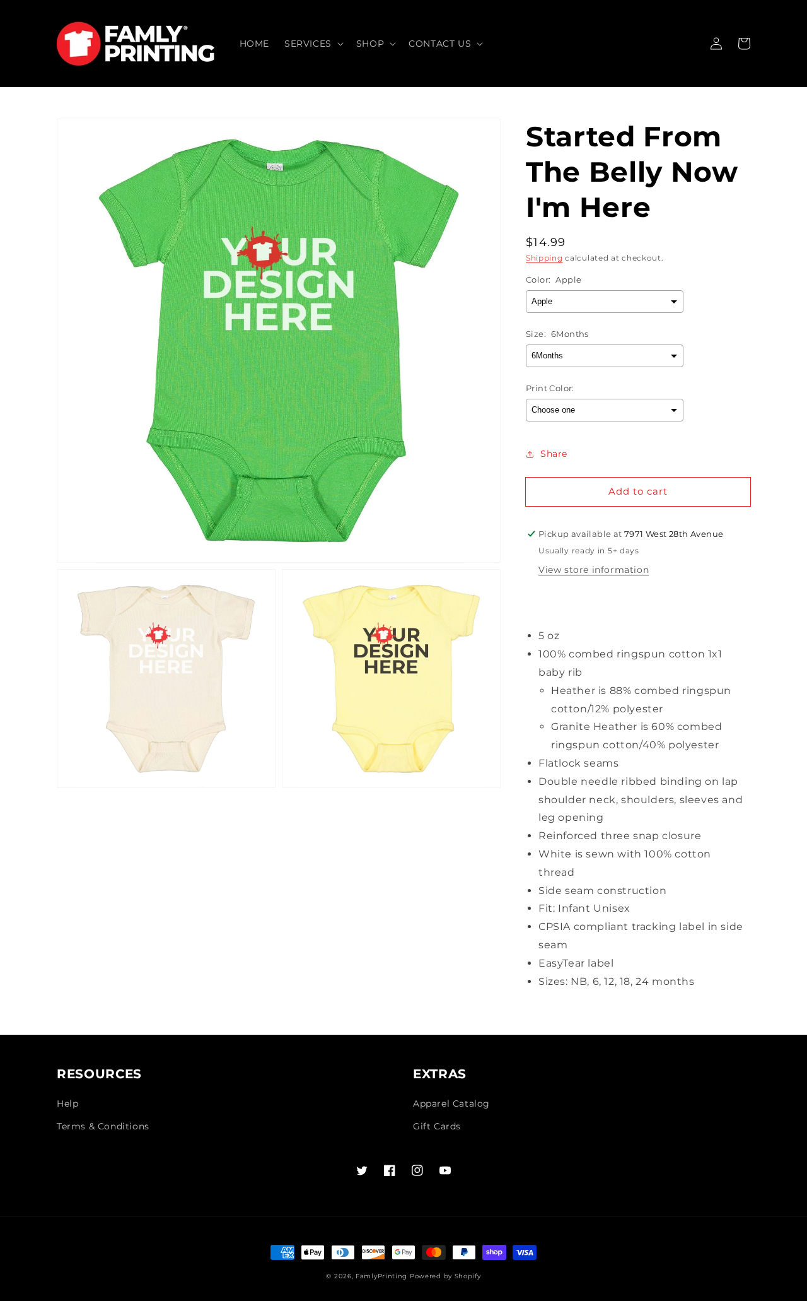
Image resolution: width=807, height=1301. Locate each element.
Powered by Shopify (445, 1276)
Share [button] (553, 453)
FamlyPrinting (381, 1276)
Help (67, 1103)
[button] (313, 43)
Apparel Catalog (451, 1103)
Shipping (544, 257)
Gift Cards (437, 1126)
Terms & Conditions (103, 1126)
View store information (593, 569)
